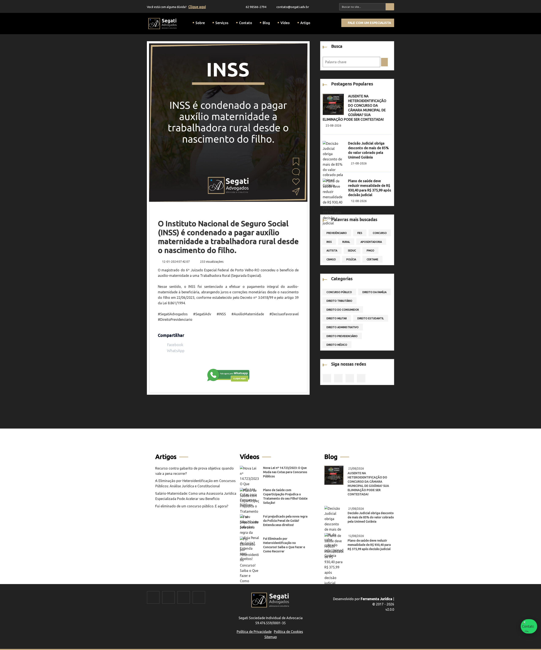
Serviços (221, 23)
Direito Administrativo (343, 327)
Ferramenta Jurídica (376, 599)
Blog (266, 23)
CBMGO (331, 259)
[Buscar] (390, 6)
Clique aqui (197, 7)
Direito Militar (337, 318)
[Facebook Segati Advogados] (153, 598)
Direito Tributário (339, 300)
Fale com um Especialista (369, 23)
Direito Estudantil (370, 318)
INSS (329, 241)
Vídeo (285, 23)
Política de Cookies (288, 632)
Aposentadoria (371, 241)
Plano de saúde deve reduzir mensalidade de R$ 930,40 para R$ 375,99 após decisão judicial (369, 545)
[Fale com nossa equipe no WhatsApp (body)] (228, 375)
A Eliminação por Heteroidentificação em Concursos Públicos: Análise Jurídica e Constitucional (195, 483)
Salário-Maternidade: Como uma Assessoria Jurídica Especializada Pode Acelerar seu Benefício (195, 496)
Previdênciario (337, 233)
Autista (332, 250)
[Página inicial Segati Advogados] (163, 23)
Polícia (351, 259)
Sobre (200, 23)
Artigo (305, 23)
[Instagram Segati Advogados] (168, 598)
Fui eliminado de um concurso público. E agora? (191, 506)
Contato (245, 23)
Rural (346, 241)
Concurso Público (339, 292)
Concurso (380, 233)
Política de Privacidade (254, 632)
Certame (372, 259)
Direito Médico (337, 344)
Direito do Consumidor (343, 309)
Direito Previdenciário (342, 336)
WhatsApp (175, 350)
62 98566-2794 (256, 7)
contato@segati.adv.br (292, 7)
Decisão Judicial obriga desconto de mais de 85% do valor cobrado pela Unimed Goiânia (371, 517)
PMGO (370, 250)
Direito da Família (374, 292)
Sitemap (270, 637)
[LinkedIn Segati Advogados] (183, 598)
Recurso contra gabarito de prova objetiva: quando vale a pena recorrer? (194, 470)
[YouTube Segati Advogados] (199, 598)
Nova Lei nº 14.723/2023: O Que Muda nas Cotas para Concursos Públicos (285, 472)
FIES (359, 233)
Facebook (174, 345)
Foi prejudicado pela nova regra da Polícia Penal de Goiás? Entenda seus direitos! (285, 521)
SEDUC (352, 250)
